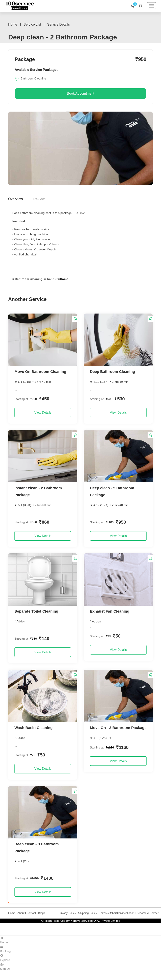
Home (12, 24)
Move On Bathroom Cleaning (40, 372)
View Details (42, 412)
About (21, 913)
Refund (113, 913)
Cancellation (126, 913)
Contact (31, 913)
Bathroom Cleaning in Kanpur (36, 279)
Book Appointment (80, 93)
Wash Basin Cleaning (33, 728)
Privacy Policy (67, 913)
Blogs (41, 913)
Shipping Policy (87, 913)
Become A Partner (147, 913)
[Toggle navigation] (151, 5)
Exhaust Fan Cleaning (109, 611)
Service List (32, 24)
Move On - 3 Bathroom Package (118, 728)
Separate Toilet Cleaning (36, 611)
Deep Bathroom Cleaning (112, 372)
